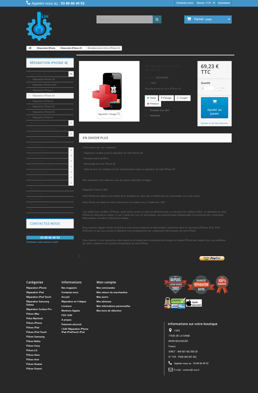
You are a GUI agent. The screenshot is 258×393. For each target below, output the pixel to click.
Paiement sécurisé (71, 324)
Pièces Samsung (39, 172)
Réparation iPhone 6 (42, 117)
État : (147, 83)
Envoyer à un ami (159, 110)
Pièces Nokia (37, 177)
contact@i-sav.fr (191, 370)
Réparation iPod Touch (42, 128)
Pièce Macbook (38, 150)
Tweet (152, 98)
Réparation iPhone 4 (42, 90)
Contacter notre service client (42, 242)
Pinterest (154, 103)
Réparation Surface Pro (42, 139)
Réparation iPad (38, 123)
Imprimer (155, 115)
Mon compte (106, 282)
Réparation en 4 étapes (73, 301)
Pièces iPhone (37, 155)
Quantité (205, 83)
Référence (150, 77)
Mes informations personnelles (113, 306)
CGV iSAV (66, 315)
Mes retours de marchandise (112, 292)
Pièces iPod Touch (40, 166)
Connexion (224, 3)
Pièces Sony (36, 182)
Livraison (66, 306)
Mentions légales (70, 310)
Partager (167, 98)
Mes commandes (106, 288)
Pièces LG (35, 188)
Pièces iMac (36, 144)
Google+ (183, 98)
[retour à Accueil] (30, 48)
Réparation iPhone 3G (43, 79)
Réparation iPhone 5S (43, 112)
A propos (66, 320)
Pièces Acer (36, 199)
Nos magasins (69, 288)
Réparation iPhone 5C (43, 106)
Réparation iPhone (40, 74)
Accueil (65, 297)
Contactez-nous (184, 3)
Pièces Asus (36, 193)
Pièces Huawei (37, 204)
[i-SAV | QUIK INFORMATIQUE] (58, 25)
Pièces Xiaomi (37, 210)
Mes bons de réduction (109, 310)
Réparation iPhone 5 (42, 101)
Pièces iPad (36, 161)
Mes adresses (104, 301)
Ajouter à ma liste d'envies (214, 123)
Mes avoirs (102, 297)
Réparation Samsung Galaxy (45, 133)
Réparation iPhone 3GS (44, 84)
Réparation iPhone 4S (43, 95)
